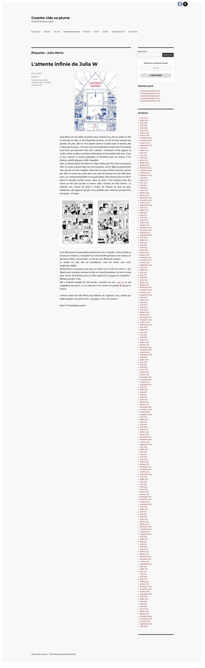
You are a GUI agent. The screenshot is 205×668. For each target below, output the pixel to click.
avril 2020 (143, 307)
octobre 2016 (145, 412)
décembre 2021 (145, 258)
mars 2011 (144, 579)
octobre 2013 (145, 502)
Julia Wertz (43, 80)
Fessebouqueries (71, 31)
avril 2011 (143, 577)
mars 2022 (144, 250)
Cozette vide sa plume (50, 18)
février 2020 (144, 312)
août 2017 (143, 387)
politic (105, 31)
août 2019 (143, 327)
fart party (34, 80)
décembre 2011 (145, 557)
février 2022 (144, 253)
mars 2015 (144, 459)
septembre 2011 (146, 564)
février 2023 (144, 223)
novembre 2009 (146, 619)
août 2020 (143, 297)
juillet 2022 (144, 240)
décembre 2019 (145, 317)
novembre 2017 (146, 380)
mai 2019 (143, 335)
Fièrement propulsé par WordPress (63, 654)
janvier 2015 (144, 464)
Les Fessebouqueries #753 (150, 91)
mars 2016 (144, 430)
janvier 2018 (144, 375)
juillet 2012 (144, 539)
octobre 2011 (144, 562)
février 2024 (144, 193)
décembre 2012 (145, 527)
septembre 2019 (146, 325)
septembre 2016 (146, 415)
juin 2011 (143, 572)
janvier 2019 (144, 345)
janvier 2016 (144, 435)
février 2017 (144, 402)
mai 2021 (143, 275)
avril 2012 (143, 547)
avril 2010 (143, 606)
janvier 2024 (144, 195)
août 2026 (144, 118)
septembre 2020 (146, 295)
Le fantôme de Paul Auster (150, 96)
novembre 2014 (146, 469)
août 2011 (143, 567)
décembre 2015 (145, 437)
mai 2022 (143, 245)
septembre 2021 (146, 265)
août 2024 (143, 178)
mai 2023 (143, 215)
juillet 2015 (144, 449)
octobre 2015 (145, 442)
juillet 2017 (144, 390)
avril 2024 (143, 188)
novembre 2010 (146, 589)
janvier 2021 (144, 285)
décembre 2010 (145, 587)
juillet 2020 (144, 300)
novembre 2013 (145, 499)
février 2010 (144, 611)
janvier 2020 (144, 315)
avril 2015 (143, 457)
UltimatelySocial (122, 666)
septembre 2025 (146, 145)
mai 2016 (143, 425)
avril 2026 (144, 128)
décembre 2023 (145, 198)
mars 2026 (144, 130)
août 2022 (143, 238)
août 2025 (143, 148)
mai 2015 (143, 454)
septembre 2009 (146, 624)
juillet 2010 (144, 599)
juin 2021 (143, 273)
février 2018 (144, 372)
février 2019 (144, 342)
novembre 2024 (146, 170)
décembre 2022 (146, 228)
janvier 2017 (144, 405)
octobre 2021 (145, 263)
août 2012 (143, 537)
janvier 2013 (144, 524)
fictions (86, 31)
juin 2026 (143, 123)
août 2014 (143, 477)
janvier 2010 (144, 614)
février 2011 (144, 582)
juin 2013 (143, 512)
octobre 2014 (145, 472)
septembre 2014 (146, 474)
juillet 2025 (144, 150)
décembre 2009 (146, 616)
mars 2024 (144, 190)
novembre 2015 (146, 439)
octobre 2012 (145, 532)
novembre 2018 (146, 350)
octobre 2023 (145, 203)
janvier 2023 (144, 225)
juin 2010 (143, 601)
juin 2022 (143, 243)
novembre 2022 (146, 230)
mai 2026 (143, 125)
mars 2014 (144, 489)
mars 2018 (144, 370)
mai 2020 (143, 305)
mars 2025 (144, 160)
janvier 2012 (144, 554)
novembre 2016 (146, 410)
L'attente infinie (37, 82)
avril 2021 (143, 278)
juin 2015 (143, 452)
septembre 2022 (146, 235)
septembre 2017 (146, 385)
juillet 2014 (144, 479)
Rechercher (142, 52)
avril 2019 (143, 337)
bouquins (35, 31)
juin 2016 (143, 422)
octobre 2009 (145, 621)
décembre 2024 (146, 168)
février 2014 (144, 492)
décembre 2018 (145, 347)
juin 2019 (143, 332)
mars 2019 (144, 340)
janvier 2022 (144, 255)
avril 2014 (143, 487)
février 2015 (144, 462)
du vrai (57, 31)
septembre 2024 (146, 175)
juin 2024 (143, 183)
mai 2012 (143, 544)
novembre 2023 (146, 200)
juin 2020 (143, 302)
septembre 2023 (146, 205)
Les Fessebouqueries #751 (150, 98)
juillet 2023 (144, 210)
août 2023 (143, 208)
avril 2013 (143, 517)
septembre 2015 (146, 444)
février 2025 (144, 163)
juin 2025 (143, 153)
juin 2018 (143, 362)
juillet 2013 (144, 509)
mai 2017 (143, 395)
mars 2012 (144, 549)
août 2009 (144, 626)
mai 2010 (143, 604)
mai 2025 (143, 155)
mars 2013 (144, 519)
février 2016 (144, 432)
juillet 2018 (144, 360)
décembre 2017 (145, 377)
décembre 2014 (145, 467)
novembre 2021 (146, 260)
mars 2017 (144, 400)
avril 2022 (143, 248)
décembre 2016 (145, 407)
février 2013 (144, 522)
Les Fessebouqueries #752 (150, 93)
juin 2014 (143, 482)
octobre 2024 (145, 173)
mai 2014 (143, 484)
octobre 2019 (145, 322)
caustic (47, 31)
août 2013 (143, 507)
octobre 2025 (145, 143)
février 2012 (144, 552)
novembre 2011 (145, 559)
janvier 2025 (144, 165)
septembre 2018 (146, 355)
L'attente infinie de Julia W (64, 64)
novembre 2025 (146, 140)
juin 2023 (143, 213)
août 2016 (143, 417)
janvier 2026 (144, 135)
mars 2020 (144, 310)
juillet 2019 (144, 330)
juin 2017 (143, 392)
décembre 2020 (146, 287)
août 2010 (143, 596)
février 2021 (144, 282)
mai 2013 (143, 514)
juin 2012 (143, 542)
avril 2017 (143, 397)
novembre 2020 (146, 290)
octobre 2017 (145, 382)
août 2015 (143, 447)
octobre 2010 (145, 592)
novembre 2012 (146, 529)
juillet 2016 (144, 420)
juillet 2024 (144, 180)
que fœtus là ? (118, 31)
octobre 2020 (145, 292)
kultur (96, 31)
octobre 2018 (145, 352)
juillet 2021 (144, 270)
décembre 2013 (145, 497)
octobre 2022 (145, 233)
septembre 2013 (146, 504)
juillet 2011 (144, 569)
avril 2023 (143, 218)
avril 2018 (143, 367)
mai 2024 (143, 185)
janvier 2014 (144, 494)
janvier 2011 (144, 584)
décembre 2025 (146, 138)
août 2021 (143, 268)
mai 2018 (143, 365)
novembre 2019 (146, 320)
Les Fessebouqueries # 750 (150, 101)
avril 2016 (143, 427)
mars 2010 (144, 609)
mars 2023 (144, 220)
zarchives (133, 31)
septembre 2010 (146, 594)
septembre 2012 (146, 534)
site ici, (120, 282)
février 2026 (144, 133)
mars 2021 (144, 280)
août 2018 (143, 357)
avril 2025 (143, 158)
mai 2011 (143, 574)
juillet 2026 (144, 121)
